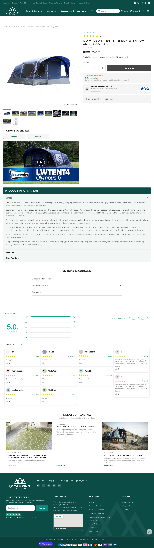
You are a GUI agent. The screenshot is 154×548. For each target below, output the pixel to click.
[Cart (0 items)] (148, 11)
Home (5, 27)
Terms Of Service (95, 524)
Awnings (51, 11)
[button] (7, 113)
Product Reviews (83, 3)
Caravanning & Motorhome (73, 11)
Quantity (86, 63)
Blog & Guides (127, 502)
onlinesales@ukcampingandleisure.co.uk (68, 507)
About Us (6, 3)
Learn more (95, 91)
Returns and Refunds (96, 510)
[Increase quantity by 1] (103, 68)
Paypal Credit (24, 3)
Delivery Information (96, 506)
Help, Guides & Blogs (39, 3)
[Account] (144, 11)
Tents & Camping (34, 11)
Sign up (42, 508)
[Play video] (41, 162)
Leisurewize (91, 32)
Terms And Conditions (97, 514)
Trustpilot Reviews (55, 3)
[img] (90, 36)
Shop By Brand (69, 3)
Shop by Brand (127, 506)
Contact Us (93, 528)
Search (91, 502)
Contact (14, 3)
